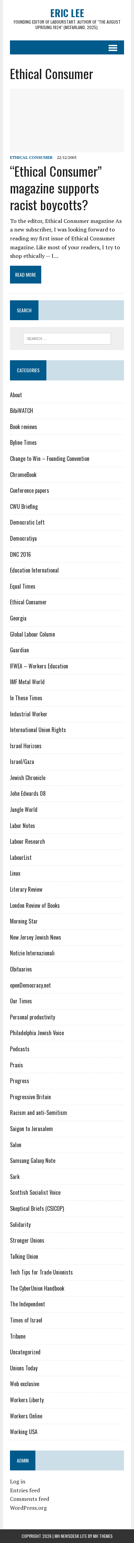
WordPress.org (28, 1507)
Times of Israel (26, 1320)
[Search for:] (67, 338)
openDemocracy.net (30, 985)
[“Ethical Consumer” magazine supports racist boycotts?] (67, 148)
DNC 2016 (20, 554)
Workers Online (26, 1416)
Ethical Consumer (31, 157)
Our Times (21, 1001)
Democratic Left (27, 522)
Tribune (17, 1336)
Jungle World (23, 809)
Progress (19, 1081)
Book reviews (23, 427)
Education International (34, 570)
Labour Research (27, 841)
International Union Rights (38, 730)
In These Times (26, 698)
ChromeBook (23, 475)
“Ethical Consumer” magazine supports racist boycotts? (56, 187)
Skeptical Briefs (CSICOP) (37, 1208)
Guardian (19, 650)
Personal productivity (32, 1017)
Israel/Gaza (22, 761)
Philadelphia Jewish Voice (37, 1033)
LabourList (21, 857)
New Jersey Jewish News (35, 937)
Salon (15, 1145)
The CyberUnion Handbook (37, 1288)
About (16, 395)
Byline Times (23, 442)
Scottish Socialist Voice (35, 1192)
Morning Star (24, 921)
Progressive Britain (30, 1097)
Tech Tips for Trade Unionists (41, 1272)
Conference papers (29, 490)
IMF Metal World (27, 682)
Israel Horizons (26, 746)
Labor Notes (22, 825)
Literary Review (26, 889)
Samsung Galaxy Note (32, 1160)
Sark (15, 1176)
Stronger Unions (27, 1240)
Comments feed (29, 1499)
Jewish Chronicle (27, 778)
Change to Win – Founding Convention (49, 458)
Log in (17, 1481)
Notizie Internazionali (32, 953)
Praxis (16, 1065)
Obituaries (21, 969)
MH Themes (103, 1536)
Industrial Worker (28, 714)
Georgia (18, 618)
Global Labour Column (32, 634)
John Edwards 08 (28, 793)
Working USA (23, 1432)
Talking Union (24, 1256)
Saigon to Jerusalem (31, 1129)
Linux (15, 873)
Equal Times (22, 586)
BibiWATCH (21, 410)
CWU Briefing (24, 506)
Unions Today (23, 1368)
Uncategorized (25, 1352)
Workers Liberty (27, 1400)
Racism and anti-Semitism (38, 1112)
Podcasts (20, 1049)
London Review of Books (35, 905)
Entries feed (25, 1490)
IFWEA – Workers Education (39, 666)
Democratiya (23, 538)
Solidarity (20, 1224)
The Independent (27, 1304)
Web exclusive (24, 1384)
